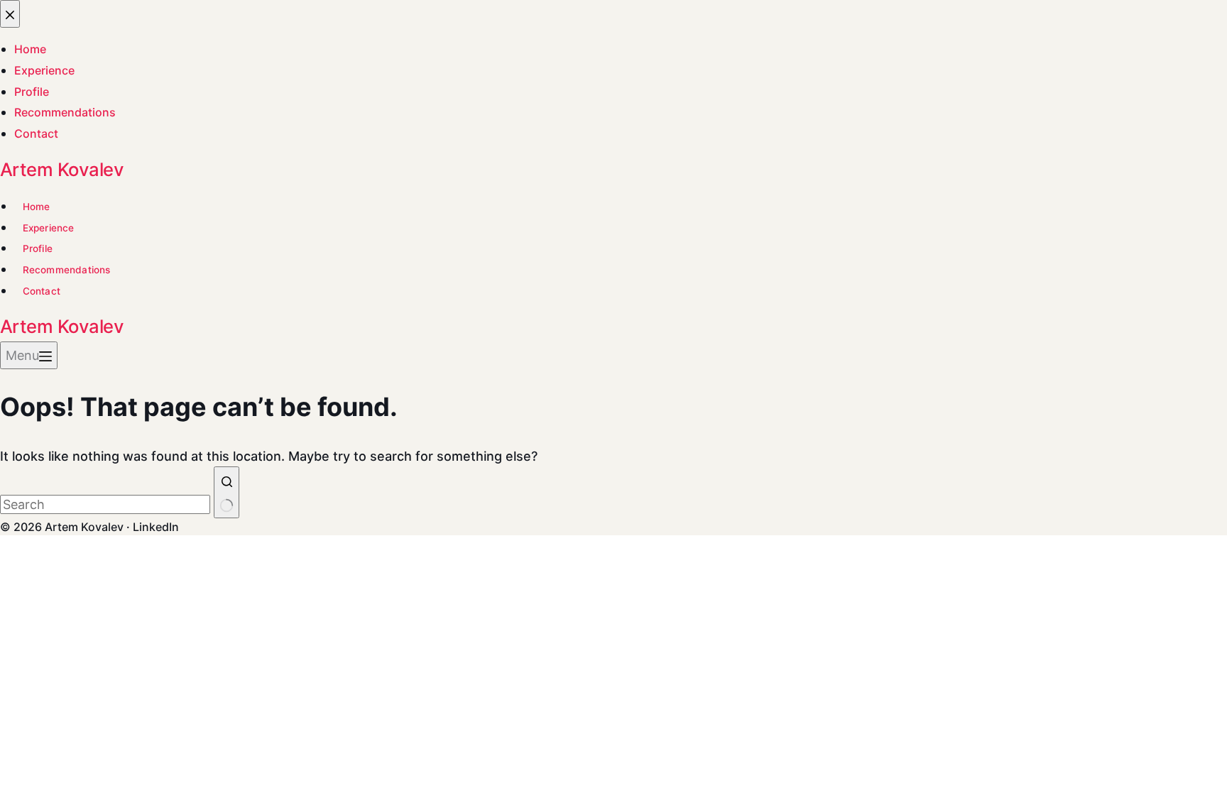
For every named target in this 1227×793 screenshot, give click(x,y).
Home (36, 206)
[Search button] (226, 492)
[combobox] (105, 504)
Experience (49, 228)
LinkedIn (156, 527)
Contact (41, 291)
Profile (38, 248)
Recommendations (67, 269)
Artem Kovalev (62, 169)
